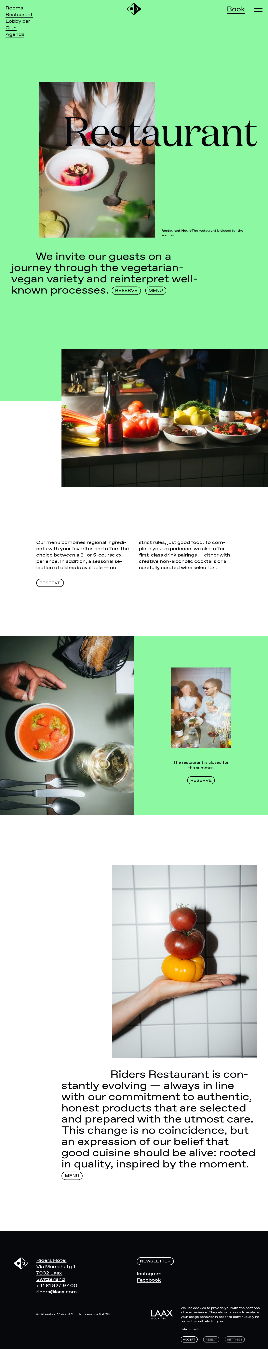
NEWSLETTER (155, 1261)
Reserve (126, 291)
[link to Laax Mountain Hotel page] (162, 1315)
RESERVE (50, 583)
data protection (191, 1329)
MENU (156, 291)
